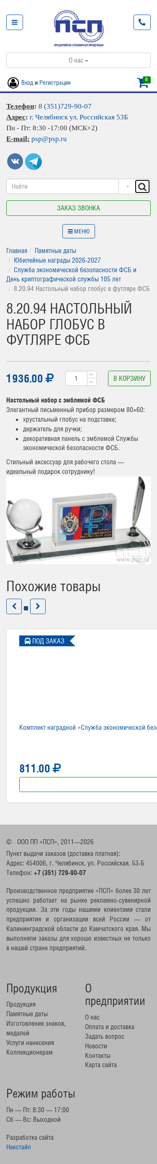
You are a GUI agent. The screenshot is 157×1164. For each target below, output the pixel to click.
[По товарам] (126, 186)
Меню (81, 231)
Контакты (98, 1055)
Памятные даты (55, 250)
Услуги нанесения (30, 1042)
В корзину (129, 378)
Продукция (21, 1004)
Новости (96, 1046)
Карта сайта (101, 1064)
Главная (16, 250)
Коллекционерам (29, 1052)
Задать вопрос (104, 1036)
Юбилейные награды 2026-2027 (57, 260)
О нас (77, 60)
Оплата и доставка (109, 1026)
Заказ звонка (78, 208)
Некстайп (18, 1147)
